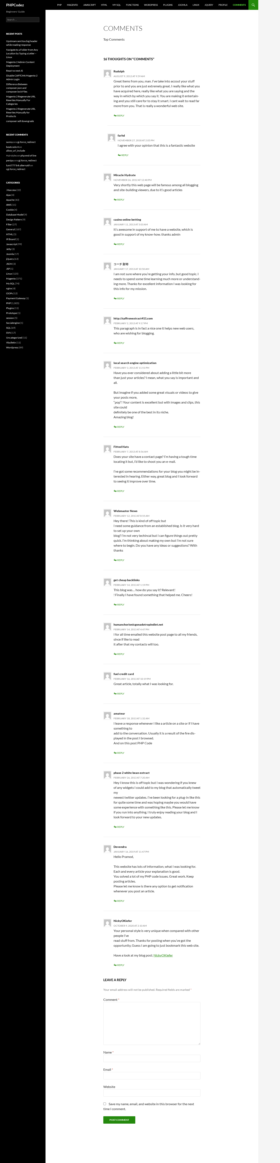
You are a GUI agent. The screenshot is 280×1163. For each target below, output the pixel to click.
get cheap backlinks (127, 580)
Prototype (11, 313)
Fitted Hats (121, 446)
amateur (119, 713)
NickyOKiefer (123, 920)
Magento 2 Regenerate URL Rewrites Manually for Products (20, 112)
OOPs (9, 293)
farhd (121, 135)
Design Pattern (14, 219)
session (10, 317)
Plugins (168, 4)
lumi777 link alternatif (18, 165)
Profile (223, 4)
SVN (8, 332)
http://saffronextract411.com (133, 318)
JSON (9, 263)
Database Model (15, 214)
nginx (9, 288)
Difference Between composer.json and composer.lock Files (16, 88)
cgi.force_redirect (25, 142)
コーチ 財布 (121, 264)
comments (239, 4)
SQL (8, 327)
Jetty (8, 249)
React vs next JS (14, 70)
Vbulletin (11, 342)
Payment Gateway (15, 298)
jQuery (209, 4)
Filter (9, 224)
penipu (10, 160)
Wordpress (12, 347)
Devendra (120, 846)
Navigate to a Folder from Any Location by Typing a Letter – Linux (22, 53)
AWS (8, 204)
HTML (104, 4)
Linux (196, 4)
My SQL (117, 4)
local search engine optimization (135, 363)
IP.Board (11, 239)
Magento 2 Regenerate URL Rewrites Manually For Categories (20, 100)
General (10, 229)
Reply (120, 115)
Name (108, 1052)
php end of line (28, 155)
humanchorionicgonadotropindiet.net (138, 624)
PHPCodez (15, 5)
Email (108, 1069)
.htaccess (11, 190)
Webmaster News (125, 511)
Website (109, 1087)
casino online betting (127, 219)
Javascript (89, 4)
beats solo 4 (12, 146)
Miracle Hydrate (125, 175)
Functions (132, 4)
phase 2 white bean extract (132, 772)
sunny (9, 142)
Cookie (10, 209)
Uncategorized (14, 337)
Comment (111, 999)
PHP (59, 4)
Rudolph (119, 71)
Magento (72, 4)
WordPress (151, 4)
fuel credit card (124, 674)
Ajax (8, 194)
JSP (8, 268)
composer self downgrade (20, 121)
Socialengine (13, 322)
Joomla (182, 4)
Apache (10, 199)
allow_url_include (15, 150)
